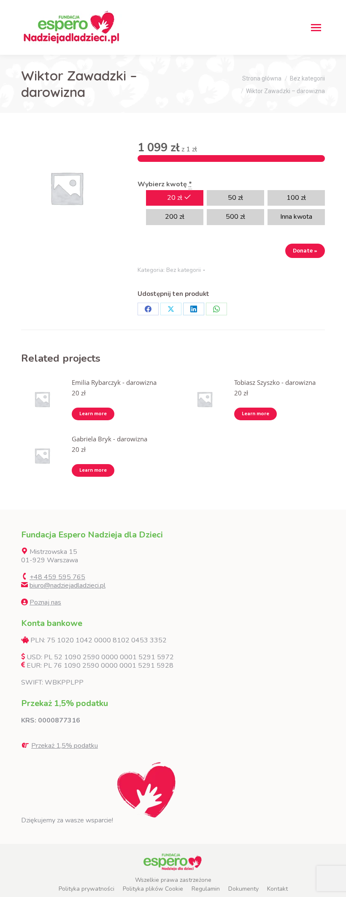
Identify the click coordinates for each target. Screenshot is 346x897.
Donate (305, 250)
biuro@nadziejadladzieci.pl (67, 585)
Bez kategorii (183, 270)
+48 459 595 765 (57, 577)
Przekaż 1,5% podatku (64, 745)
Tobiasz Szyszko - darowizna (275, 382)
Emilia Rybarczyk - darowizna (114, 382)
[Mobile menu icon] (316, 27)
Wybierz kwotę (165, 184)
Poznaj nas (45, 602)
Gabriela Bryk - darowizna (109, 439)
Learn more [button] (93, 414)
